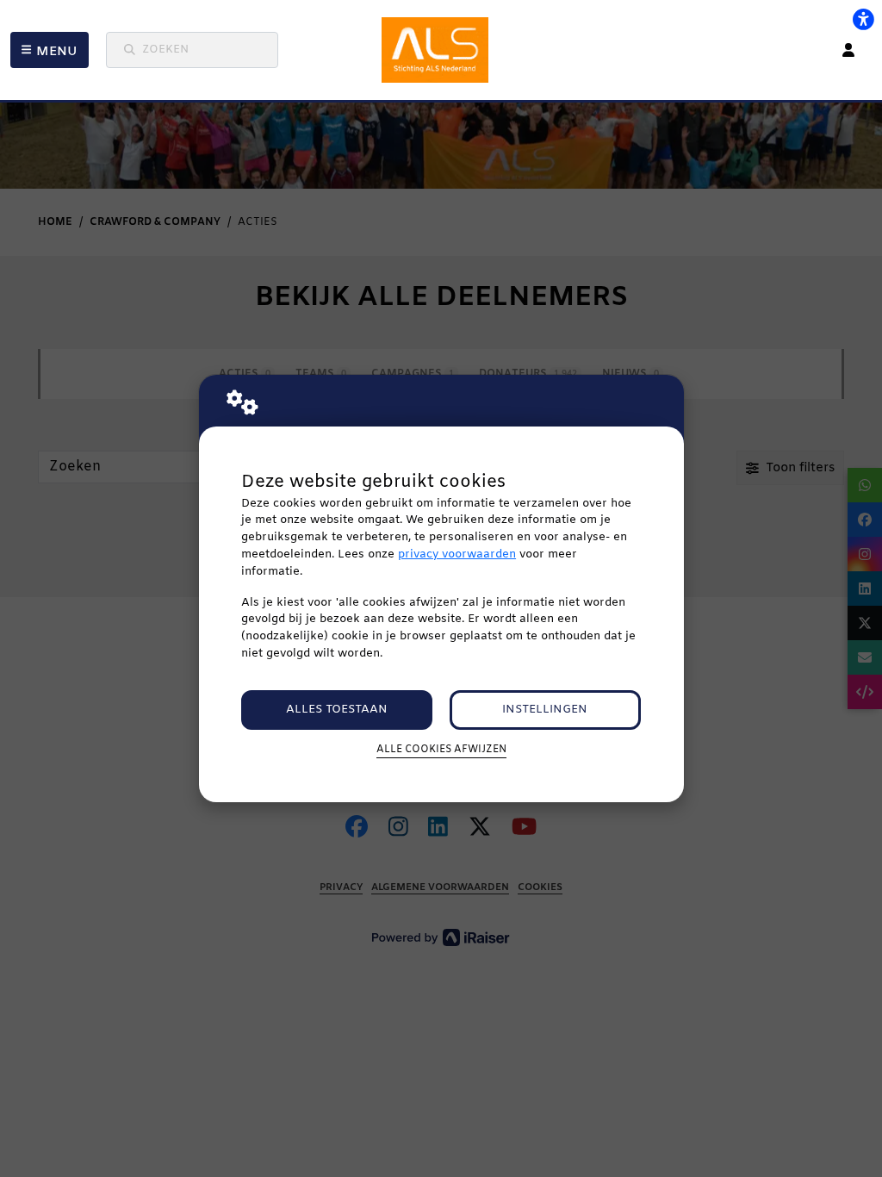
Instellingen (544, 709)
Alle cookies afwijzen (441, 750)
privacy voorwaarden (457, 554)
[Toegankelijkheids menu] (863, 19)
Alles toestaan (337, 709)
